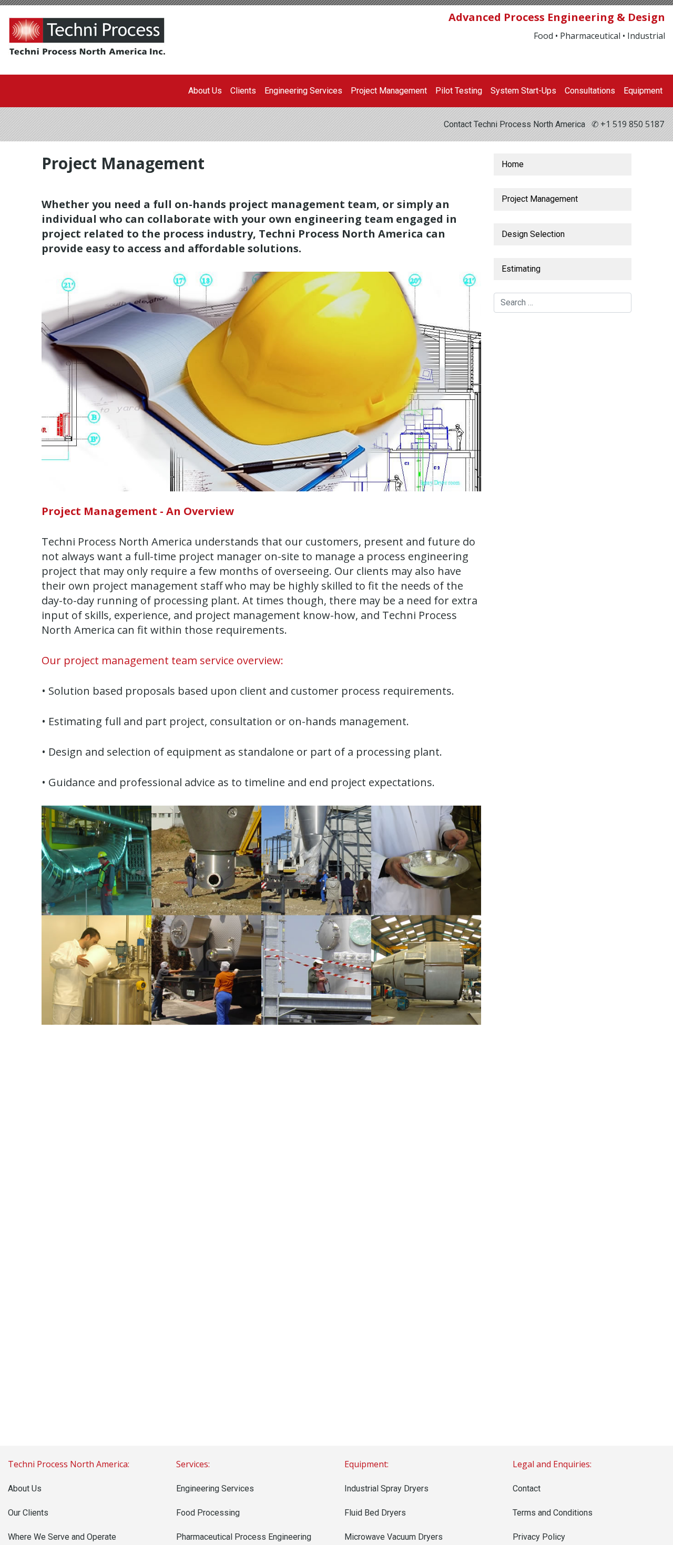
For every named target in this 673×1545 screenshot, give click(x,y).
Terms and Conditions (553, 1513)
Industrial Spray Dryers (386, 1489)
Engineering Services (303, 91)
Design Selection (533, 234)
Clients (243, 91)
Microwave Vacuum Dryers (393, 1537)
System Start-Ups (523, 91)
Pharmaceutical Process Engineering (243, 1537)
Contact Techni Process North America (514, 124)
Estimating (521, 269)
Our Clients (28, 1513)
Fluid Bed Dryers (375, 1513)
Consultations (590, 91)
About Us (205, 91)
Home (513, 164)
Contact (527, 1489)
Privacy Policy (539, 1537)
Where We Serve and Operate (62, 1537)
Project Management (389, 91)
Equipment (643, 91)
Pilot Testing (458, 91)
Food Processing (208, 1513)
